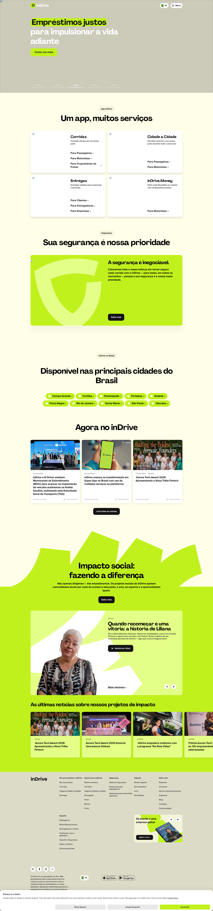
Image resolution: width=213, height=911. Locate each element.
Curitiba (87, 396)
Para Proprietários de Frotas (83, 165)
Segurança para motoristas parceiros (120, 794)
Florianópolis (111, 396)
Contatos (163, 804)
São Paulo (138, 403)
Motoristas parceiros (68, 824)
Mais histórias (116, 687)
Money (87, 804)
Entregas (63, 795)
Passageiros (64, 820)
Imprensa (163, 795)
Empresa (163, 782)
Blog (161, 799)
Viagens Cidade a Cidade (70, 791)
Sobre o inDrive (66, 844)
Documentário (140, 786)
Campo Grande (61, 396)
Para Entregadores (82, 206)
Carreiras (163, 786)
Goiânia (158, 396)
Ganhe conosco (91, 782)
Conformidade (165, 808)
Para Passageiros (81, 153)
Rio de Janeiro (84, 403)
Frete (86, 799)
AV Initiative (139, 795)
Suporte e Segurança (68, 839)
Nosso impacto (140, 782)
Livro (136, 791)
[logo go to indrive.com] (40, 5)
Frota (86, 808)
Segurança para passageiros (116, 788)
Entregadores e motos (69, 828)
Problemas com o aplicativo (66, 834)
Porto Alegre (56, 403)
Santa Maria (112, 403)
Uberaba (161, 403)
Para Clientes (79, 200)
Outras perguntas (66, 848)
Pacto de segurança (117, 782)
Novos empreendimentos (170, 791)
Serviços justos (66, 782)
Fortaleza (136, 396)
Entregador (89, 795)
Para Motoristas (80, 158)
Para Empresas (80, 211)
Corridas (63, 786)
